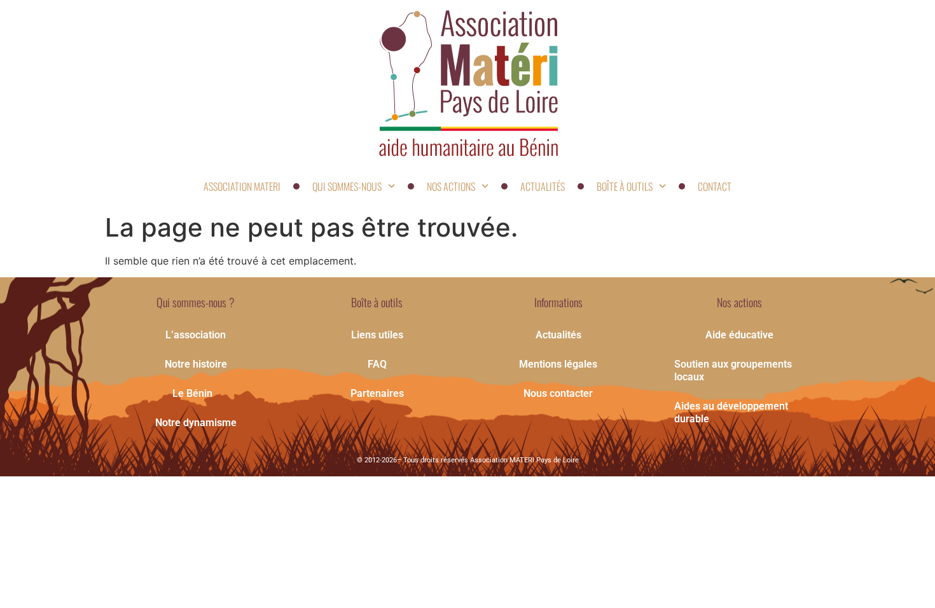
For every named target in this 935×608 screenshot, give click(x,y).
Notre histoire (196, 364)
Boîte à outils (625, 186)
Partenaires (377, 393)
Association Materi (242, 186)
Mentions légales (558, 364)
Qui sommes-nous (347, 186)
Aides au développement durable (731, 412)
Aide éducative (739, 335)
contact (714, 186)
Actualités (542, 186)
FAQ (377, 364)
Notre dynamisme (196, 423)
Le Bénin (192, 393)
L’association (195, 335)
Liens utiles (377, 335)
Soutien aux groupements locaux (733, 370)
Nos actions (451, 186)
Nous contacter (558, 393)
